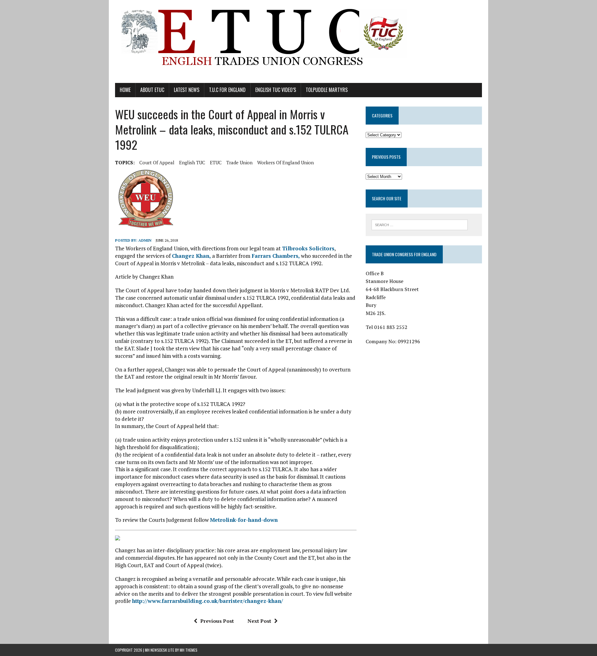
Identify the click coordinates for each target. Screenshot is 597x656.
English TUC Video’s (275, 89)
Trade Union (239, 162)
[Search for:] (420, 224)
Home (125, 89)
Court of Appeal (156, 162)
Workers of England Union (285, 162)
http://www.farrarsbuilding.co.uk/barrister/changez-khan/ (207, 600)
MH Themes (188, 650)
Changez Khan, (192, 255)
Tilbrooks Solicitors (308, 248)
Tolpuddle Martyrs (327, 89)
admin (144, 240)
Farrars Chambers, (276, 255)
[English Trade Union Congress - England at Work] (298, 41)
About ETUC (152, 89)
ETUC (216, 162)
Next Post (259, 620)
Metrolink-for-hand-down (244, 519)
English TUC (192, 162)
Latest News (186, 89)
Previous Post (217, 620)
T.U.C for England (227, 89)
